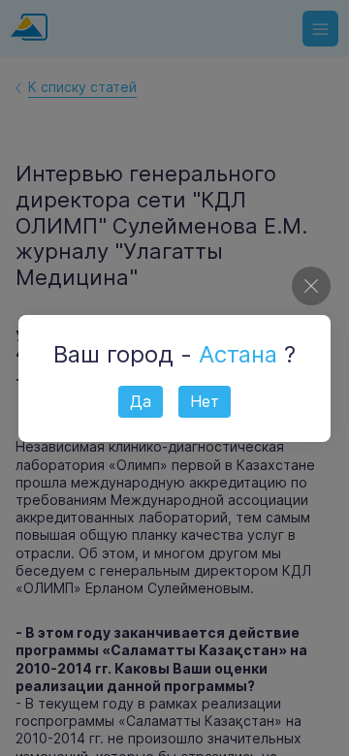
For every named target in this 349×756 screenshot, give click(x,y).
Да (140, 401)
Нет (204, 401)
